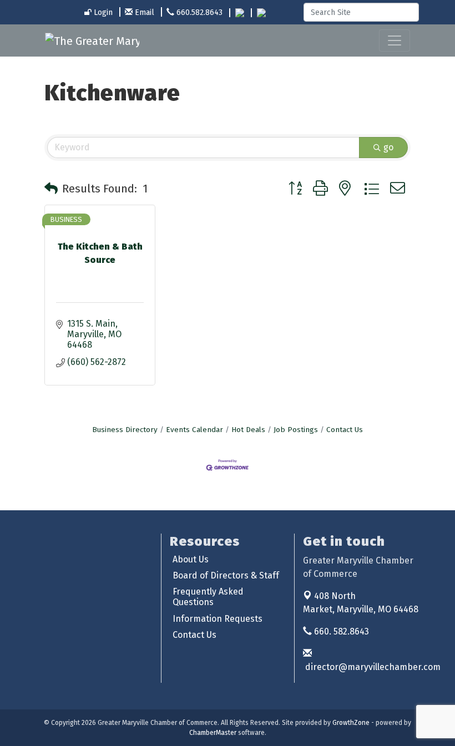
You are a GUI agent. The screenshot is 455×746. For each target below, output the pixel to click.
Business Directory (125, 429)
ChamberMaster (212, 733)
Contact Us (344, 429)
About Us (191, 559)
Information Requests (217, 618)
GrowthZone (351, 723)
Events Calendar (194, 429)
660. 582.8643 (340, 631)
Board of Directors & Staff (226, 575)
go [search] (388, 147)
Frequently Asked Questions (208, 596)
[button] (51, 189)
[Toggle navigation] (394, 40)
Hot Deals (248, 429)
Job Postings (296, 429)
